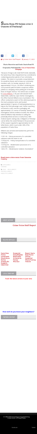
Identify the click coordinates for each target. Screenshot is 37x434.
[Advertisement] (18, 196)
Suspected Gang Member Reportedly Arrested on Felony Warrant (18, 257)
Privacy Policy (21, 418)
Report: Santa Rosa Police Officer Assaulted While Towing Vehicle (30, 257)
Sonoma (4, 167)
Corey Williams (8, 94)
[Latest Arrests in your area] (18, 281)
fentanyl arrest (6, 171)
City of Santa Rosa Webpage (25, 68)
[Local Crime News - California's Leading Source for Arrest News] (17, 375)
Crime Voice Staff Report (24, 225)
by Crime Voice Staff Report (11, 59)
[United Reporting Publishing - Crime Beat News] (17, 367)
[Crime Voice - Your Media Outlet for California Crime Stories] (17, 405)
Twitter (34, 427)
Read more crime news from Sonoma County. (16, 158)
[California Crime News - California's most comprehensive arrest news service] (17, 390)
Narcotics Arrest (7, 173)
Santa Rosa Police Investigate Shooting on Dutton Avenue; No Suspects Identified (5, 259)
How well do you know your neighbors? (18, 312)
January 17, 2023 (29, 59)
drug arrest (12, 169)
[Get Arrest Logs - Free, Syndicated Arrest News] (17, 383)
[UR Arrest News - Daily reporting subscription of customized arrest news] (16, 396)
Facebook (14, 427)
